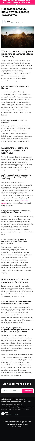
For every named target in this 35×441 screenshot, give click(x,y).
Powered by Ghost (17, 426)
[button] (32, 2)
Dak (8, 21)
